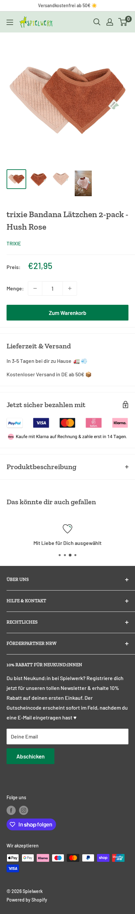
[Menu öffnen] (10, 22)
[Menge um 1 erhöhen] (70, 288)
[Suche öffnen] (97, 22)
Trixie (14, 243)
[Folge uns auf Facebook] (11, 810)
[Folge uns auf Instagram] (23, 810)
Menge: (15, 288)
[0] (123, 22)
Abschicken (30, 756)
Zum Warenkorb (68, 312)
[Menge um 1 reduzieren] (35, 288)
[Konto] (109, 22)
